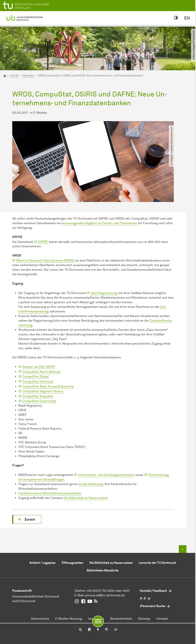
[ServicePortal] (106, 630)
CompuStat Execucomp (39, 401)
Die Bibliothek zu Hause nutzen (86, 498)
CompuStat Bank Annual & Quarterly (48, 386)
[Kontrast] (176, 18)
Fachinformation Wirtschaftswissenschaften (49, 493)
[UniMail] (115, 630)
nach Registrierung (104, 293)
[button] (26, 519)
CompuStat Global (35, 376)
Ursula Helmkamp (90, 484)
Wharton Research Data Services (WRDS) (45, 260)
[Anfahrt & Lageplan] (98, 630)
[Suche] (80, 630)
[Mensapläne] (89, 630)
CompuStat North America (41, 371)
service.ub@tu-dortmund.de (105, 595)
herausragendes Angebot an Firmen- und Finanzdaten (99, 223)
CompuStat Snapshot (37, 396)
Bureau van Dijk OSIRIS (38, 367)
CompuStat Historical (37, 381)
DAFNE (43, 242)
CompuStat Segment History (42, 391)
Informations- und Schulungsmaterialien (106, 475)
